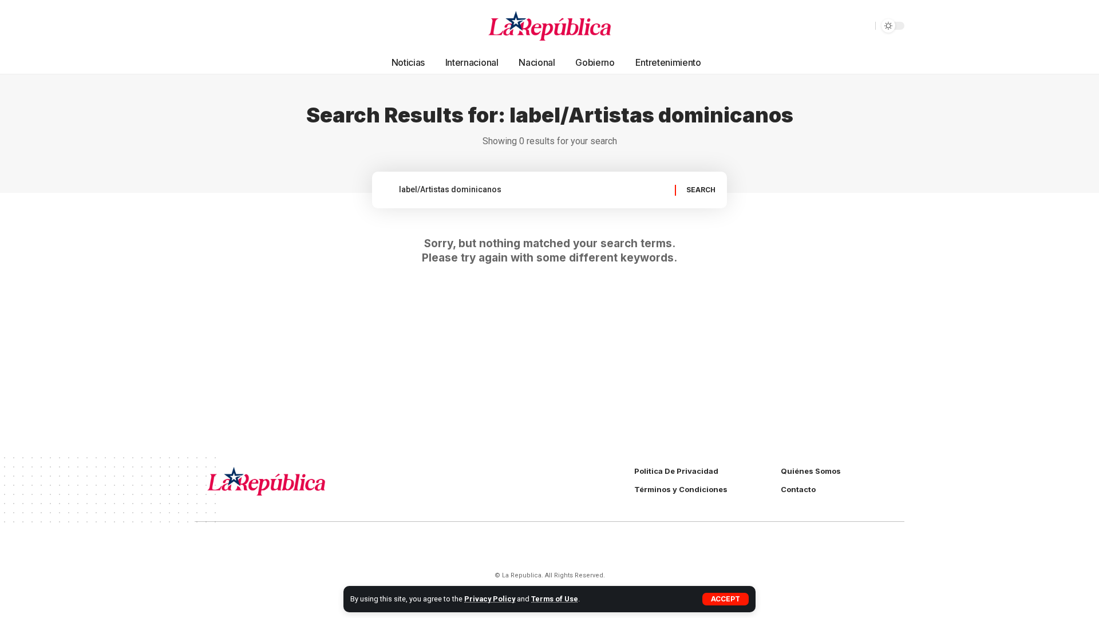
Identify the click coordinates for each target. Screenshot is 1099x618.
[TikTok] (241, 25)
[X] (216, 25)
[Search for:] (532, 190)
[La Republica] (549, 26)
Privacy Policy (489, 599)
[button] (725, 599)
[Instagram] (229, 25)
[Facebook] (203, 25)
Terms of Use (554, 599)
